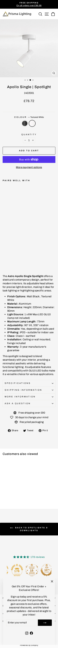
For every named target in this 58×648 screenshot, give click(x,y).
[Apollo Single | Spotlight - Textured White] (8, 261)
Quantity (29, 134)
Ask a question (18, 403)
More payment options (29, 167)
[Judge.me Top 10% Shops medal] (44, 570)
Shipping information (23, 390)
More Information (20, 396)
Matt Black (25, 123)
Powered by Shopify (29, 645)
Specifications (18, 383)
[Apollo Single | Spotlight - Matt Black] (4, 261)
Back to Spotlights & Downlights (31, 529)
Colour (29, 117)
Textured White (32, 123)
